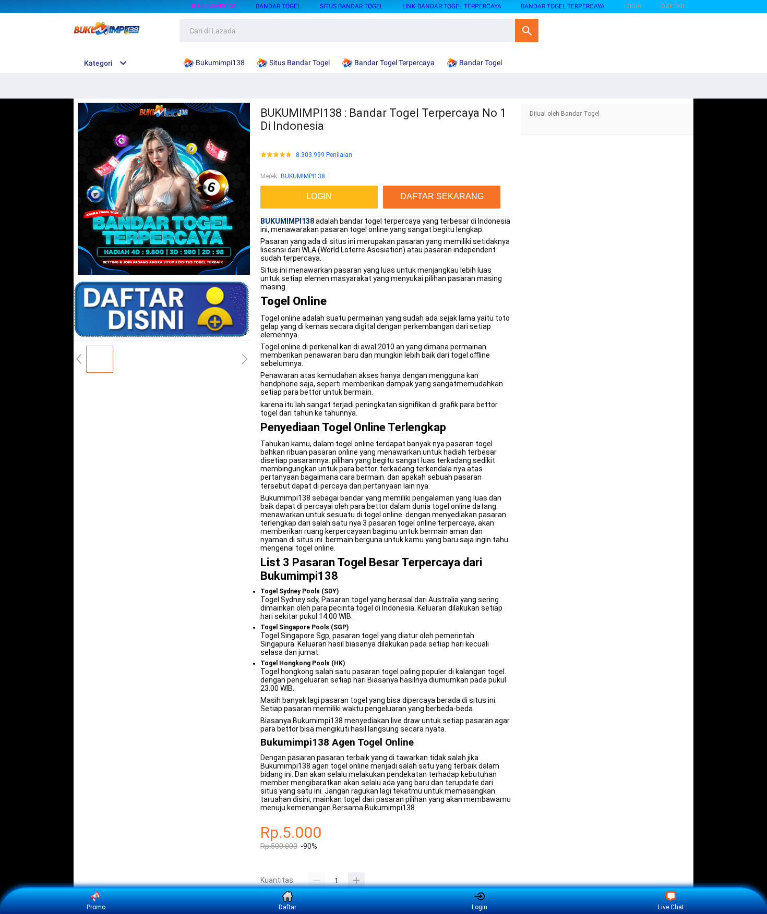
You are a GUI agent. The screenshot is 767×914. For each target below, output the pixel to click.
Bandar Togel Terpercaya (563, 6)
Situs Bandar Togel (351, 6)
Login (479, 907)
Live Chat (671, 907)
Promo (96, 907)
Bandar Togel (278, 6)
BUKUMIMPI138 (303, 176)
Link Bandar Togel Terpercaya (451, 6)
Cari (526, 30)
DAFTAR (673, 6)
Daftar (287, 907)
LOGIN (633, 6)
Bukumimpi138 (213, 6)
